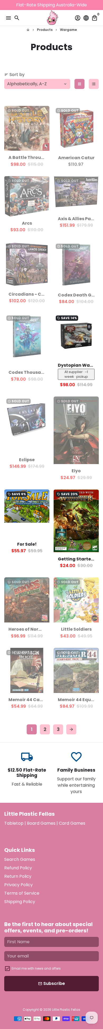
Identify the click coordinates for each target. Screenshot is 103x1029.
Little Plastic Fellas (66, 1009)
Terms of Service (21, 893)
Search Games (19, 859)
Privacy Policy (18, 885)
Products (45, 29)
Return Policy (17, 876)
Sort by (14, 75)
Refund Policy (18, 868)
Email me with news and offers (36, 968)
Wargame (68, 29)
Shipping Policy (19, 902)
